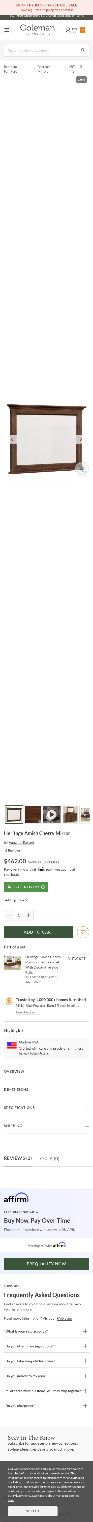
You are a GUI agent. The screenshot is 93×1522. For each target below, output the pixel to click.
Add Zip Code (14, 900)
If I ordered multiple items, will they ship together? (44, 1391)
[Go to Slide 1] (14, 814)
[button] (68, 30)
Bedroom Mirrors (44, 69)
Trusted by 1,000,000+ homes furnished (51, 999)
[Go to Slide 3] (52, 814)
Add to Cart (39, 932)
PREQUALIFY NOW (46, 1264)
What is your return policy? (26, 1331)
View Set (77, 959)
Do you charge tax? (20, 1405)
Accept (33, 1511)
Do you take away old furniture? (30, 1361)
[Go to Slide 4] (71, 814)
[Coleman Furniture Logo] (37, 30)
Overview (14, 1071)
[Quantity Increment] (28, 915)
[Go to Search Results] (83, 50)
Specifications (19, 1108)
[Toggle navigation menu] (7, 30)
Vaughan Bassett (21, 842)
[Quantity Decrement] (9, 915)
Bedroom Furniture (10, 69)
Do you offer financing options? (29, 1346)
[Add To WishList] (83, 932)
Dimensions (16, 1090)
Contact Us (66, 15)
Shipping (13, 1126)
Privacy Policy (22, 1495)
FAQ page (64, 1318)
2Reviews (13, 850)
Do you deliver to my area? (25, 1376)
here (11, 1500)
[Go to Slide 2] (33, 814)
